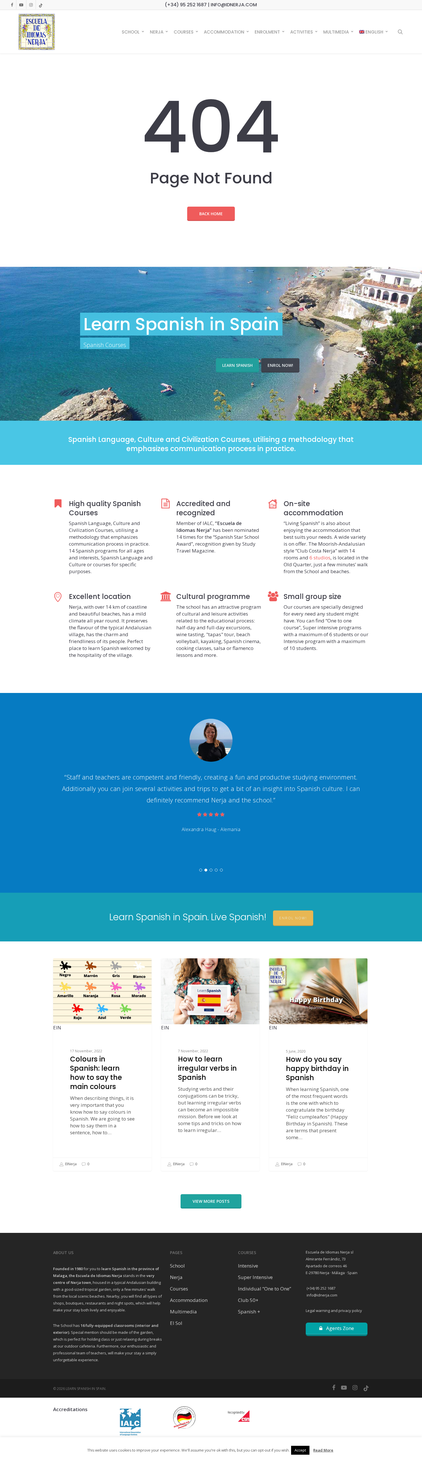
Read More (323, 1450)
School (177, 1265)
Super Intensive (255, 1277)
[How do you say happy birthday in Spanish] (318, 1064)
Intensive (248, 1265)
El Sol (176, 1323)
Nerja (176, 1277)
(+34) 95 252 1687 (320, 1288)
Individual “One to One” (264, 1288)
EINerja (70, 1164)
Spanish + (249, 1311)
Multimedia (183, 1311)
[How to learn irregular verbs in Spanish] (210, 1064)
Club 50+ (248, 1300)
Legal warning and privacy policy (334, 1310)
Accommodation (189, 1300)
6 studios (319, 557)
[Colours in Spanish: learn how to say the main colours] (102, 1064)
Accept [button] (300, 1450)
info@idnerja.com (321, 1295)
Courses (179, 1288)
